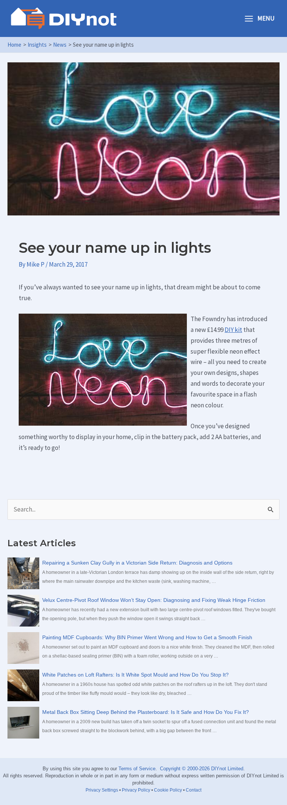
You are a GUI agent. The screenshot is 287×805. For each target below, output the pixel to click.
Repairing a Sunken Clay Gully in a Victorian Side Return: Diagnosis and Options (137, 563)
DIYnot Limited (227, 768)
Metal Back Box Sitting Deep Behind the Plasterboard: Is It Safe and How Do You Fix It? (145, 712)
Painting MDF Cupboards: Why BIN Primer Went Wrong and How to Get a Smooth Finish (147, 637)
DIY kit (233, 330)
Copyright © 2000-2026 (185, 768)
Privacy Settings (102, 790)
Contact (193, 790)
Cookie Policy (168, 790)
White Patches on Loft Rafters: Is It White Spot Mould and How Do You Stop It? (135, 675)
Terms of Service (136, 768)
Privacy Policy (136, 790)
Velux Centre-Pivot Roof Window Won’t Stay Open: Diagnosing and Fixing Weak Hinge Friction (153, 600)
